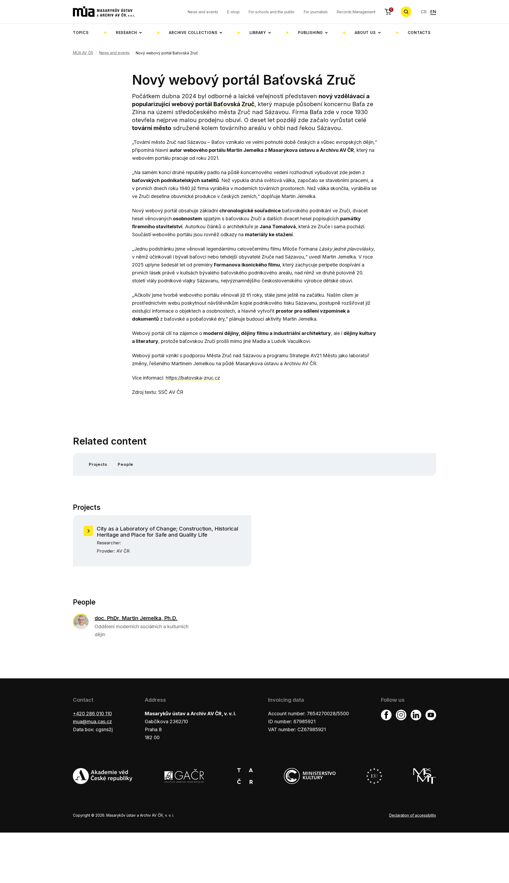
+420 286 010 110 (92, 713)
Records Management (356, 12)
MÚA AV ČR (83, 53)
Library (257, 32)
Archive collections (193, 32)
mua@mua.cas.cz (92, 721)
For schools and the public (272, 12)
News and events (203, 12)
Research (126, 32)
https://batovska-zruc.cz (193, 378)
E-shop (233, 12)
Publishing (310, 32)
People (125, 464)
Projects (98, 464)
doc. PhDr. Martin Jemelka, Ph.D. (136, 618)
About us (365, 32)
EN (433, 11)
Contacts (419, 32)
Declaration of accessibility (412, 815)
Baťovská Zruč (233, 104)
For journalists (316, 12)
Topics (81, 32)
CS (424, 11)
